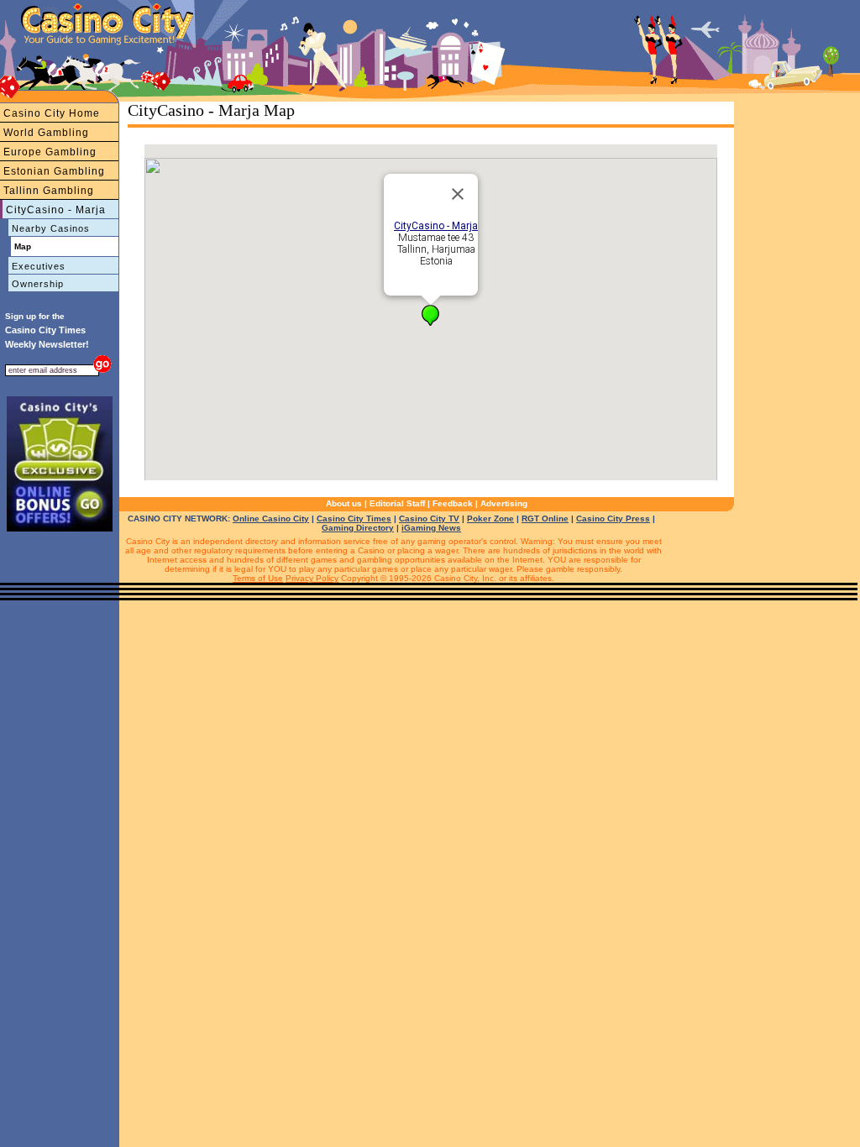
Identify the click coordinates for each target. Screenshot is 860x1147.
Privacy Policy (312, 578)
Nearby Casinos (51, 228)
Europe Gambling (50, 152)
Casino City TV (429, 518)
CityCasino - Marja (56, 210)
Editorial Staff (397, 503)
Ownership (38, 284)
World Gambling (46, 133)
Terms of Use (258, 578)
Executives (39, 266)
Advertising (503, 503)
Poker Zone (490, 518)
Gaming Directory (358, 527)
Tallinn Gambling (48, 190)
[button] (430, 315)
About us (344, 503)
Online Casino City (271, 518)
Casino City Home (51, 113)
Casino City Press (613, 518)
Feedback (453, 503)
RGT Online (545, 518)
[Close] (458, 194)
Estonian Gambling (54, 171)
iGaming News (431, 527)
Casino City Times (354, 518)
